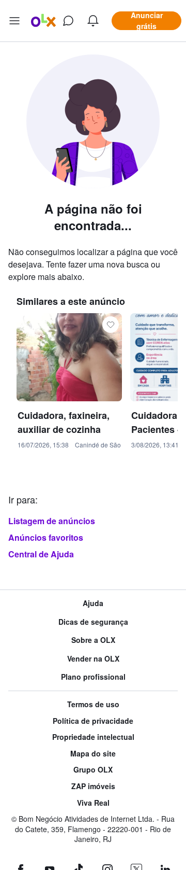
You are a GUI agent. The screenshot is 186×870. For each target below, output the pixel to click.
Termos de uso (93, 704)
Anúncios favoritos (45, 537)
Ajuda (93, 603)
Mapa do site (93, 754)
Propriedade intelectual (93, 737)
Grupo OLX (93, 770)
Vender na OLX (93, 659)
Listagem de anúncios (51, 521)
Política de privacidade (93, 721)
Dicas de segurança (93, 622)
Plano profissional (93, 677)
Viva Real (93, 803)
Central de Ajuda (41, 554)
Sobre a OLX (93, 640)
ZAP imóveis (93, 786)
